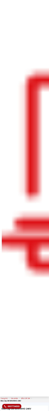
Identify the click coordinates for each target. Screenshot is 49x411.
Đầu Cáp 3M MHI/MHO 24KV (11, 401)
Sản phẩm (14, 398)
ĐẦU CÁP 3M (25, 398)
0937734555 (13, 406)
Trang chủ (4, 398)
